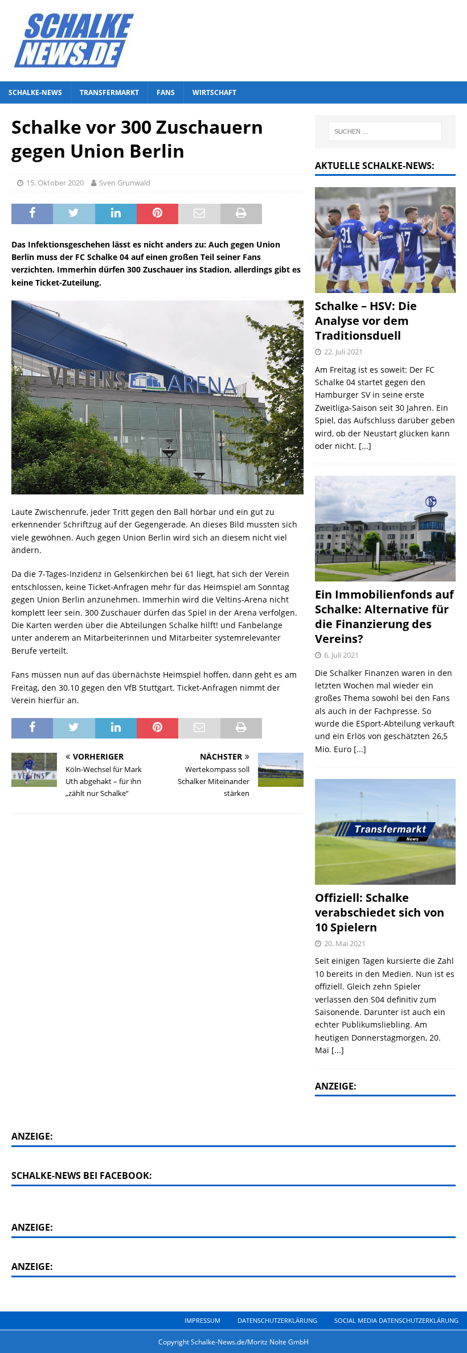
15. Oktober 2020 (55, 183)
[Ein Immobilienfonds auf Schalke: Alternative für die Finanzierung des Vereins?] (385, 528)
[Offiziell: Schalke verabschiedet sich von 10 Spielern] (385, 831)
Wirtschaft (214, 92)
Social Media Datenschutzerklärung (396, 1320)
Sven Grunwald (124, 183)
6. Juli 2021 (341, 655)
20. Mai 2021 (345, 943)
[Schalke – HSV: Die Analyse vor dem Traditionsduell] (385, 239)
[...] (365, 445)
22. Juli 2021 (343, 351)
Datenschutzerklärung (277, 1320)
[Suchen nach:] (385, 131)
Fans (166, 92)
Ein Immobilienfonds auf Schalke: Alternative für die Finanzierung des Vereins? (384, 616)
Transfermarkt (109, 92)
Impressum (202, 1320)
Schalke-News (35, 92)
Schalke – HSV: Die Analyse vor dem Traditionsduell (366, 320)
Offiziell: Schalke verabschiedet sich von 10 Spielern (379, 912)
